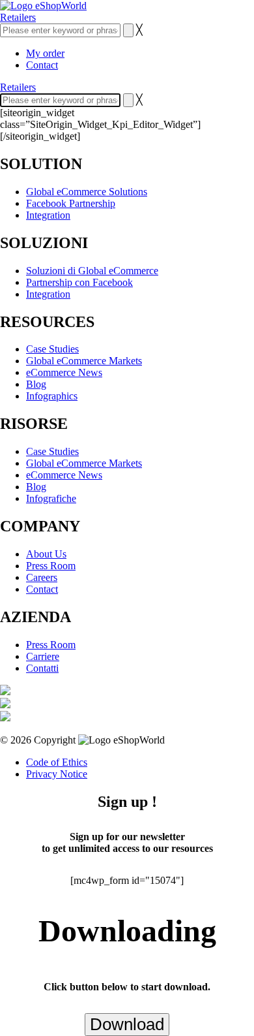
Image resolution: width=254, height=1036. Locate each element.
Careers (41, 577)
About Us (46, 553)
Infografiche (51, 498)
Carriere (42, 656)
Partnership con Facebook (79, 282)
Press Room (51, 565)
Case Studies (52, 348)
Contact (42, 65)
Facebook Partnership (70, 203)
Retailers (18, 17)
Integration (48, 215)
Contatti (42, 668)
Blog (36, 384)
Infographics (52, 395)
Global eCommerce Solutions (86, 191)
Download (127, 1024)
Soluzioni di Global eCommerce (92, 270)
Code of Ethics (56, 762)
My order (45, 53)
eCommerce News (64, 372)
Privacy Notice (56, 773)
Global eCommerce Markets (84, 360)
